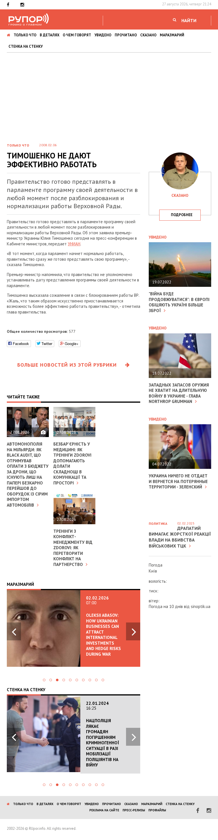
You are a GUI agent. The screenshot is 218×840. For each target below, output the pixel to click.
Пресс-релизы (134, 810)
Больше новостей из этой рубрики (67, 365)
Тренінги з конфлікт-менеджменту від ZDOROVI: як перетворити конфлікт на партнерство (73, 547)
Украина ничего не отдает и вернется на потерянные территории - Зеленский (178, 481)
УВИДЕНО (103, 35)
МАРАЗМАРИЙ (172, 35)
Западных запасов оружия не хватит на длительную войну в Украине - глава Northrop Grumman (179, 393)
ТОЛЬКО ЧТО (25, 35)
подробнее (181, 214)
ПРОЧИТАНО (126, 35)
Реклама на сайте (104, 810)
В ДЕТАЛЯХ (49, 35)
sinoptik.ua (200, 606)
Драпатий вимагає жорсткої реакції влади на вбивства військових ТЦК (180, 537)
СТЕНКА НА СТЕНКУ (26, 46)
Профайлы (157, 810)
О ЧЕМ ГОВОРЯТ (77, 35)
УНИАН (74, 243)
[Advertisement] (109, 95)
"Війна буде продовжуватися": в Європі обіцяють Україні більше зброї (179, 302)
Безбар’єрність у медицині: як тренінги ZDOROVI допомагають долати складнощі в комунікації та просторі (72, 463)
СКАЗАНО (148, 35)
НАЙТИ (188, 20)
